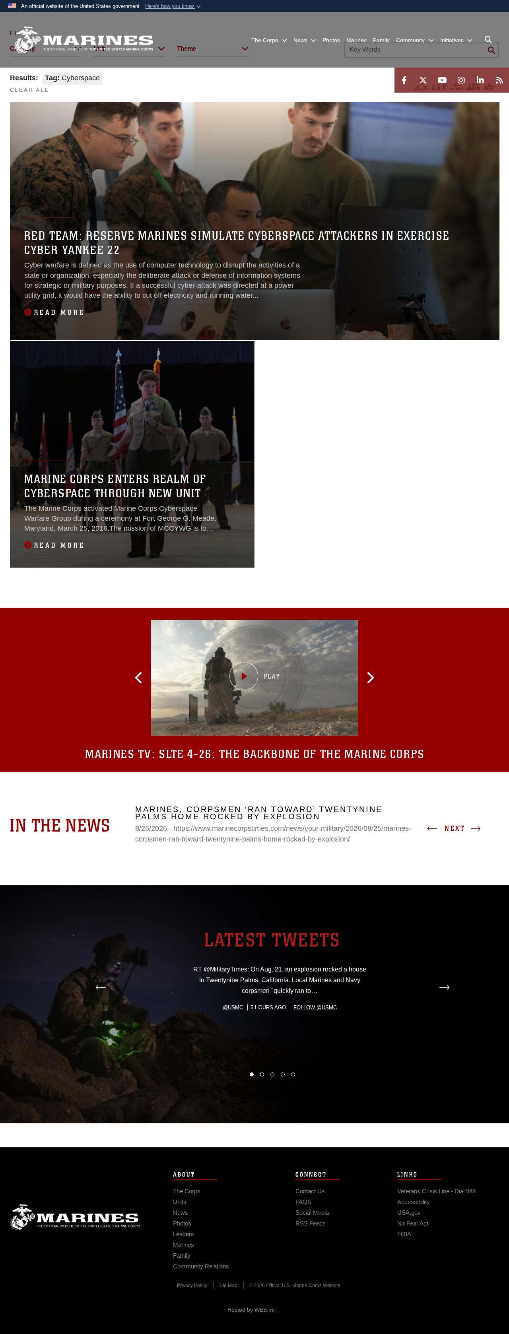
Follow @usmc (315, 1007)
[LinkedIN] (480, 80)
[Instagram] (461, 80)
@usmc (233, 1007)
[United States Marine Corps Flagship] (83, 40)
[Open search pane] (488, 40)
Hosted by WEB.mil (251, 1310)
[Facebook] (404, 80)
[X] (423, 80)
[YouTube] (442, 80)
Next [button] (455, 828)
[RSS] (499, 80)
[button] (173, 6)
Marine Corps (75, 1217)
